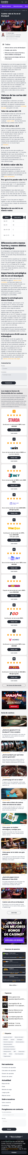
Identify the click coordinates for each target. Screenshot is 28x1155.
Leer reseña (14, 433)
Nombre (3, 365)
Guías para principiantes (9, 1046)
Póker (5, 1053)
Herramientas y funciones (9, 1049)
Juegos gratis (5, 1092)
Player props (21, 1051)
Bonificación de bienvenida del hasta (13, 534)
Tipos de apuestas (19, 1053)
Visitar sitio (14, 430)
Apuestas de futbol (8, 1037)
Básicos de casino (19, 1037)
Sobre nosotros (6, 1102)
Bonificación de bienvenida (13, 618)
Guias (3, 1086)
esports (12, 1039)
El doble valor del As (11, 50)
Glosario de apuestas (8, 1041)
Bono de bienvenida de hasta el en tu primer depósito (14, 453)
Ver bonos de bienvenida (14, 685)
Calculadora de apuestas (9, 1070)
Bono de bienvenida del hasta (14, 481)
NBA (15, 1051)
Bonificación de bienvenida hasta (14, 425)
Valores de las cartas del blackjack (15, 47)
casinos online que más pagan (11, 358)
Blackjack (6, 1039)
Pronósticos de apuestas (9, 1067)
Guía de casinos (17, 10)
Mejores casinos (6, 6)
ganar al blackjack (9, 176)
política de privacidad (12, 1149)
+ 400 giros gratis (14, 536)
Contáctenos (5, 1105)
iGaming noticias (7, 1051)
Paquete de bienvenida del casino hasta (14, 591)
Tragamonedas (7, 1056)
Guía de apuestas (20, 1041)
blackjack (5, 144)
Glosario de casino (7, 1076)
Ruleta (10, 1053)
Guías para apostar (8, 1044)
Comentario (3, 372)
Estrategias (19, 1039)
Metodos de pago (7, 1089)
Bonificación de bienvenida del (14, 672)
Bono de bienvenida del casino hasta (14, 563)
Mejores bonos (6, 1095)
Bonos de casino (18, 6)
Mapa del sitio (6, 1083)
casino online (10, 121)
